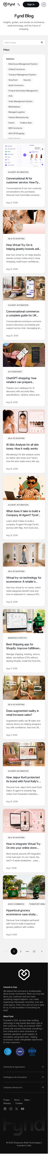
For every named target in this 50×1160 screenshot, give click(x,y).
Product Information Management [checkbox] (23, 90)
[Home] (9, 4)
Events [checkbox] (11, 122)
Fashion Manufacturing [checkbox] (18, 117)
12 (34, 951)
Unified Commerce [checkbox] (16, 69)
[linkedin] (5, 1109)
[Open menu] (19, 4)
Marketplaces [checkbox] (14, 106)
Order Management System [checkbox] (20, 101)
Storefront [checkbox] (13, 80)
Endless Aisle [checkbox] (26, 122)
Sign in (31, 4)
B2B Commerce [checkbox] (15, 128)
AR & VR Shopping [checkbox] (16, 133)
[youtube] (22, 1109)
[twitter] (16, 1109)
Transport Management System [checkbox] (22, 74)
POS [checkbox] (10, 96)
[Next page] (41, 951)
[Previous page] (6, 951)
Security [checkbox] (27, 80)
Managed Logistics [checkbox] (16, 112)
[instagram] (10, 1109)
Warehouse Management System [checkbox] (23, 64)
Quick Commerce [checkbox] (15, 85)
